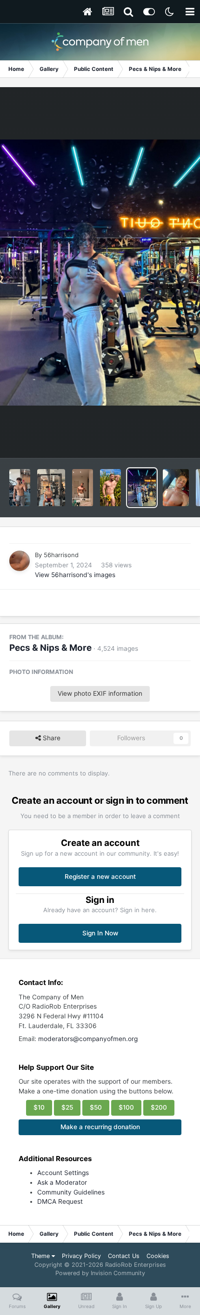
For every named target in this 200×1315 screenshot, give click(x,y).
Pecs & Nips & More (50, 647)
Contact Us (124, 1255)
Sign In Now (100, 933)
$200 (159, 1107)
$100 (126, 1107)
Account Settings (63, 1172)
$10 (39, 1107)
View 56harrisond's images (75, 574)
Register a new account (100, 876)
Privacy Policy (81, 1255)
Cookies (158, 1255)
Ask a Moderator (62, 1182)
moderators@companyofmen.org (88, 1038)
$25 (67, 1107)
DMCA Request (60, 1201)
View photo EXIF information (100, 693)
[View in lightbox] (100, 272)
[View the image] (19, 487)
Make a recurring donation (100, 1127)
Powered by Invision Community (100, 1273)
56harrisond (61, 555)
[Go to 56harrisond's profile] (19, 561)
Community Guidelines (71, 1192)
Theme (41, 1255)
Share (50, 738)
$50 (96, 1107)
